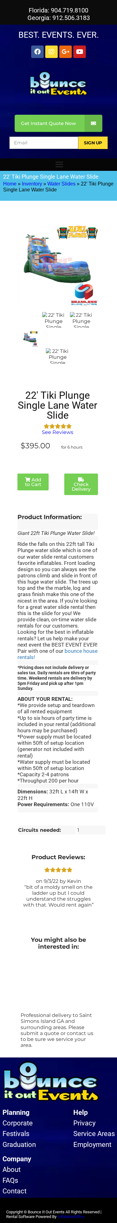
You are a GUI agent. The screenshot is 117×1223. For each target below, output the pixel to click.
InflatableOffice (71, 1216)
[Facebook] (37, 52)
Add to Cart (33, 482)
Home (10, 183)
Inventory (32, 183)
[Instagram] (51, 52)
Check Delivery (81, 486)
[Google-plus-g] (65, 52)
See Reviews (57, 432)
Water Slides (61, 183)
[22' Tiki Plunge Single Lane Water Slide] (30, 339)
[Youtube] (79, 52)
